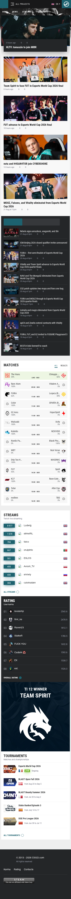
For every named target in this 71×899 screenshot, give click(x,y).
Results (64, 365)
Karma (7, 870)
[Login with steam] (66, 4)
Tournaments (43, 12)
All (56, 365)
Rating (17, 870)
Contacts (28, 870)
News (15, 12)
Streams (26, 12)
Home (5, 12)
